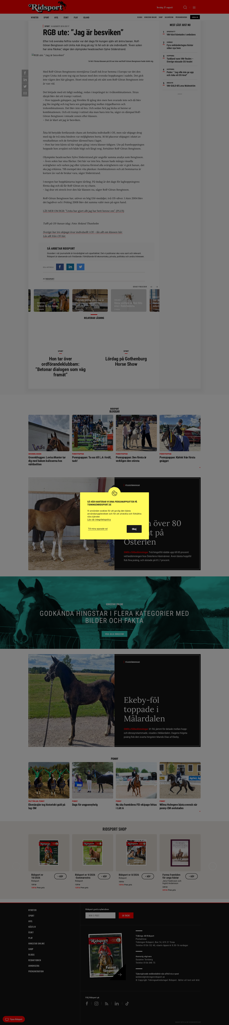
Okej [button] (134, 529)
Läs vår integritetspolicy (99, 519)
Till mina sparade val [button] (98, 528)
